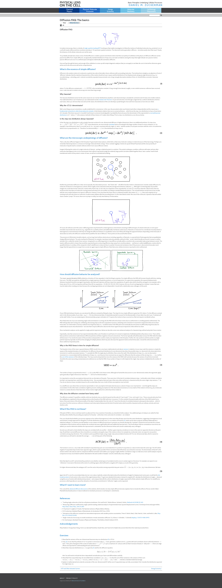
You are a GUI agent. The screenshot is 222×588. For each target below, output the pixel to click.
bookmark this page (61, 25)
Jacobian (112, 124)
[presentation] (156, 75)
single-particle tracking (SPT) (92, 48)
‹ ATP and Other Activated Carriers (70, 568)
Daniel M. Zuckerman (146, 5)
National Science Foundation (78, 580)
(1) (108, 539)
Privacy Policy (72, 578)
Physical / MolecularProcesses (90, 10)
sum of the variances (68, 357)
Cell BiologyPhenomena (151, 10)
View (65, 23)
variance (125, 349)
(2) (124, 420)
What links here (74, 23)
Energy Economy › (156, 568)
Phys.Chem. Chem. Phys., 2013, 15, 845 (73, 506)
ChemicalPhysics (69, 10)
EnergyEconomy (110, 10)
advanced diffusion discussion (78, 489)
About (62, 578)
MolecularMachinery (130, 10)
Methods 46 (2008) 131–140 (135, 502)
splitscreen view (63, 25)
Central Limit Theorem (105, 99)
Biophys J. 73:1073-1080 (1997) (140, 517)
